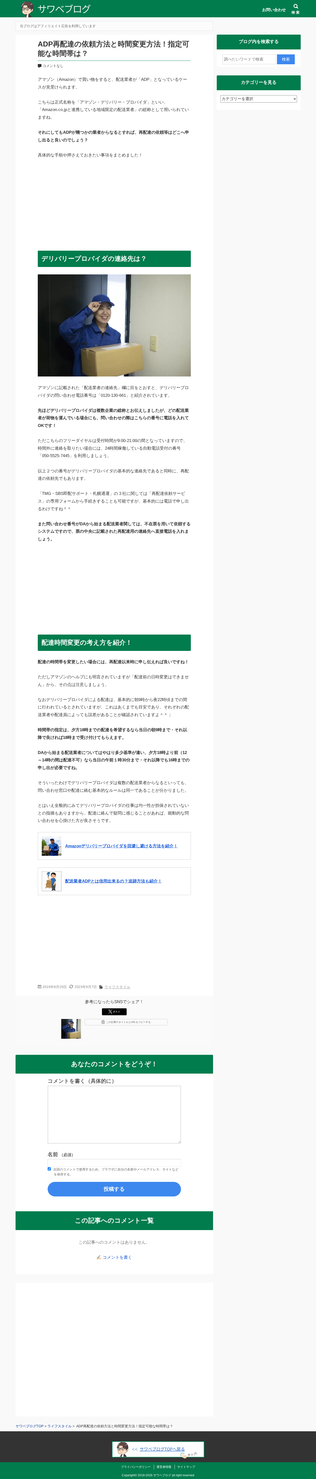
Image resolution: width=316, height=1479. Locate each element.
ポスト (116, 1011)
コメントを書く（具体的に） (82, 1081)
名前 (61, 1154)
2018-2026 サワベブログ (154, 1475)
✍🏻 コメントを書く (114, 1257)
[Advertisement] (114, 202)
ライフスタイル (117, 987)
